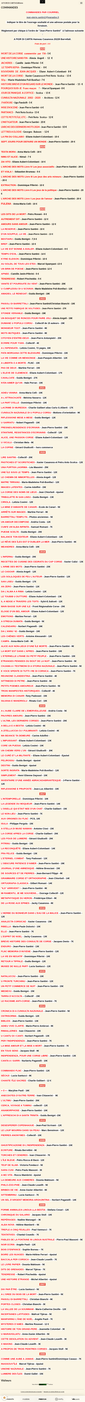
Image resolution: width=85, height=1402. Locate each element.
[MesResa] (42, 1399)
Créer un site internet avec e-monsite (31, 1391)
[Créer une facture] (75, 1399)
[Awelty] (59, 1399)
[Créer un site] (9, 1399)
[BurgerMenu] (81, 3)
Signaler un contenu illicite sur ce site (54, 1391)
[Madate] (26, 1399)
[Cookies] (4, 1397)
